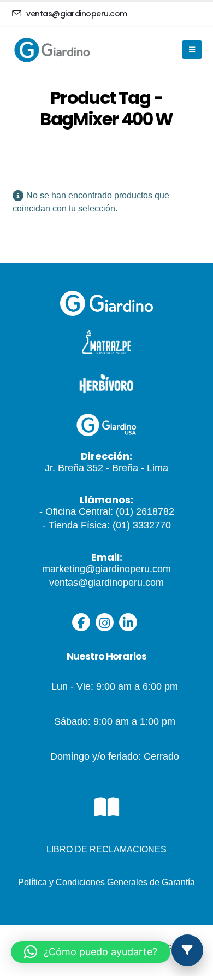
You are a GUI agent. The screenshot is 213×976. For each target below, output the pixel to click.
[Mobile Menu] (192, 49)
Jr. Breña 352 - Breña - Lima (106, 467)
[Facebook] (81, 622)
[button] (90, 952)
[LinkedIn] (128, 622)
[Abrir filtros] (187, 950)
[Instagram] (105, 622)
